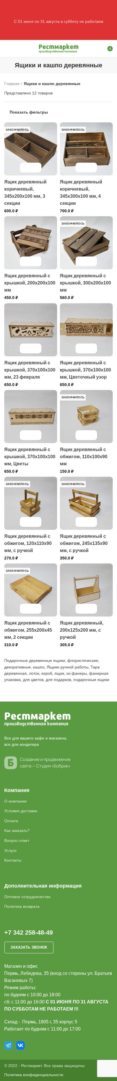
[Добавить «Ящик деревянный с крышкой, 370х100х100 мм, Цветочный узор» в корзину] (81, 348)
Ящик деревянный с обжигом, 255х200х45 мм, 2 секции (28, 630)
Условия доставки (20, 811)
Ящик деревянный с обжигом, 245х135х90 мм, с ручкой (84, 543)
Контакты (12, 860)
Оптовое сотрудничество (27, 896)
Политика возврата (21, 906)
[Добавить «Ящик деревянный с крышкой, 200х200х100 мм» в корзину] (26, 261)
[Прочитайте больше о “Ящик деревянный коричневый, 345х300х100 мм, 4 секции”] (81, 168)
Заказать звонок (29, 947)
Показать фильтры (29, 112)
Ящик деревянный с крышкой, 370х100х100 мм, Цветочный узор (85, 369)
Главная (12, 83)
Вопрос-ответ (16, 840)
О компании (15, 801)
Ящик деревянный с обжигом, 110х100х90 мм (83, 456)
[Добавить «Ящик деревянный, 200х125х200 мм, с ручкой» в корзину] (81, 609)
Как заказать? (17, 830)
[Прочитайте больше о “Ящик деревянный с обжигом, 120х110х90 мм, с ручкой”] (26, 522)
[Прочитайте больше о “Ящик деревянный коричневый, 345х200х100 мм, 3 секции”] (26, 168)
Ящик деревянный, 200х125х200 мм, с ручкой (81, 630)
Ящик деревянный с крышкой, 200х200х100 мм (29, 282)
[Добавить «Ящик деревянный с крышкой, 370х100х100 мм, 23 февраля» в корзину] (26, 348)
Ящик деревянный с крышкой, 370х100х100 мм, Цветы (29, 456)
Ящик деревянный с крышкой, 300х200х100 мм (85, 282)
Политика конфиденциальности (33, 1074)
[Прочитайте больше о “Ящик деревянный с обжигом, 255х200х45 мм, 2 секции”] (26, 609)
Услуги (10, 850)
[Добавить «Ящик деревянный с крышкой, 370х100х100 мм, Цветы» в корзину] (26, 435)
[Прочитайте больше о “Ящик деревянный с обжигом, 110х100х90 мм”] (81, 435)
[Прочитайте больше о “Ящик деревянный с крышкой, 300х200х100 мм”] (81, 261)
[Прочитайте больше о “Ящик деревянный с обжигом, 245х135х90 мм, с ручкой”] (81, 522)
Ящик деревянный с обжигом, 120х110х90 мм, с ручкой (28, 543)
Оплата (11, 821)
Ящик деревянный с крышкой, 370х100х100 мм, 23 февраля (29, 369)
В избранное (36, 168)
